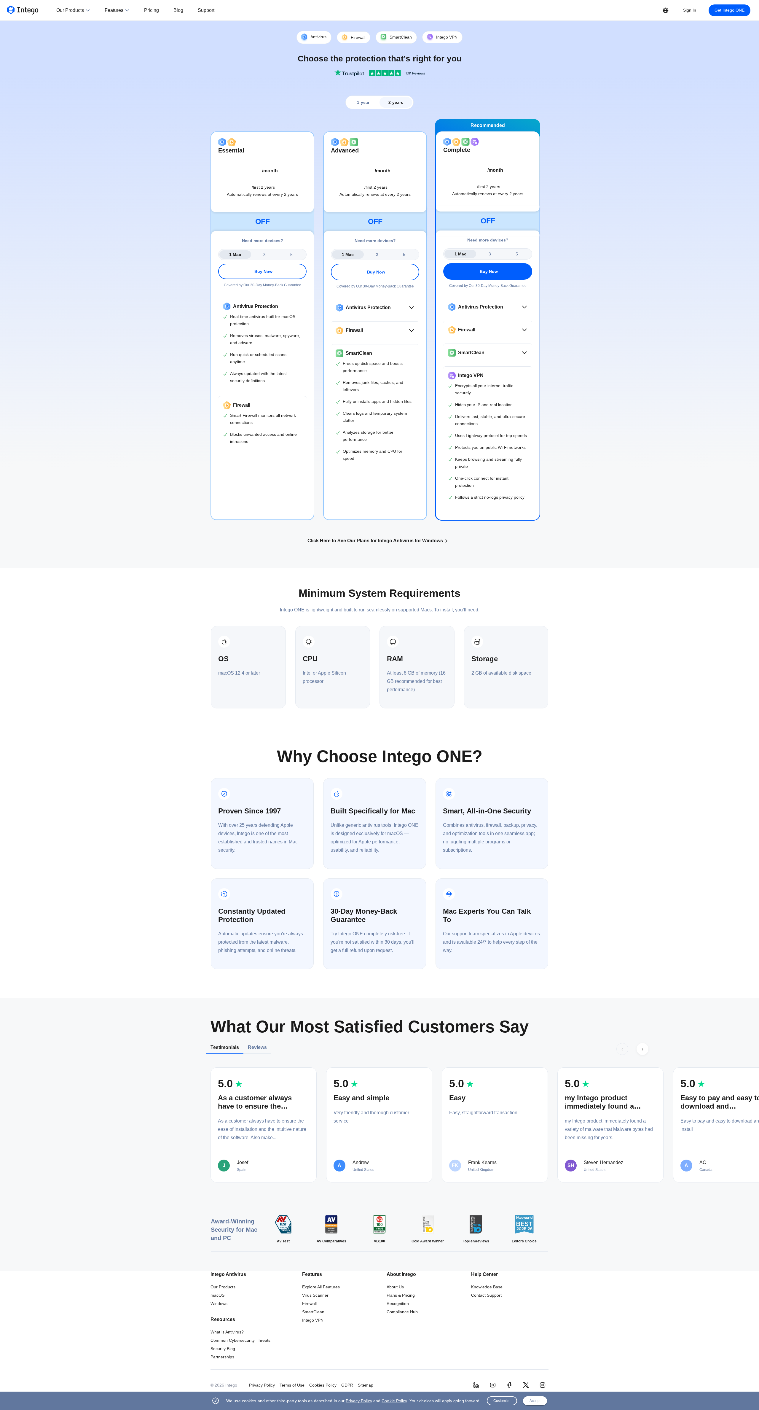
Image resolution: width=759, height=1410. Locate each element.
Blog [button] (178, 10)
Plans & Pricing (401, 1295)
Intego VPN (312, 1320)
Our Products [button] (70, 10)
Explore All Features (321, 1287)
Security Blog (223, 1348)
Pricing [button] (151, 10)
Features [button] (114, 10)
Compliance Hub (402, 1311)
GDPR (347, 1385)
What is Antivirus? (227, 1332)
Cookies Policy (323, 1385)
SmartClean (313, 1311)
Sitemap (365, 1385)
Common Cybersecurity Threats (240, 1340)
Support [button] (206, 10)
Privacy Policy (262, 1385)
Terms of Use (292, 1385)
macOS (217, 1295)
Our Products (223, 1287)
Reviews (257, 1047)
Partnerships (222, 1357)
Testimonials (225, 1047)
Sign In (689, 10)
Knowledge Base (487, 1287)
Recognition (398, 1303)
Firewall (309, 1303)
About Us (395, 1287)
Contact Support (486, 1295)
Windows (219, 1303)
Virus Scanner (315, 1295)
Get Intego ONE (729, 10)
